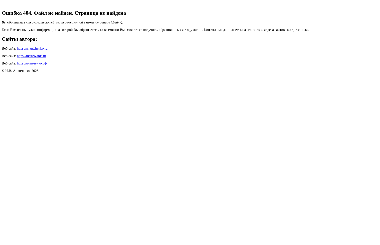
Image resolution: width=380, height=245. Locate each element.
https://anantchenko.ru (32, 48)
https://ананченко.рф (32, 63)
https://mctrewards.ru (31, 56)
